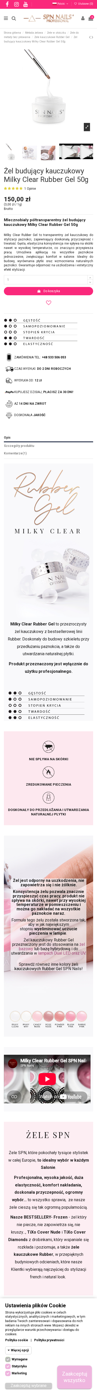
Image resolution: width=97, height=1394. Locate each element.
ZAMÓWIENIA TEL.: (40, 357)
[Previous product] (90, 37)
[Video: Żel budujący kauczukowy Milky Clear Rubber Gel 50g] (69, 151)
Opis (7, 437)
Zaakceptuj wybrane (29, 1385)
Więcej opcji (20, 1350)
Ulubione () (85, 3)
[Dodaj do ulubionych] (48, 303)
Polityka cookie (16, 1340)
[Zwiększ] (90, 277)
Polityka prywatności (49, 1340)
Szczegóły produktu (19, 446)
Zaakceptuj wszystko (74, 1377)
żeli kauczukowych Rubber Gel (46, 966)
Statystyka (19, 1366)
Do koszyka (51, 291)
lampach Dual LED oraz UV (61, 953)
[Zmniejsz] (90, 282)
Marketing (19, 1373)
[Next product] (92, 37)
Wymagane (20, 1359)
